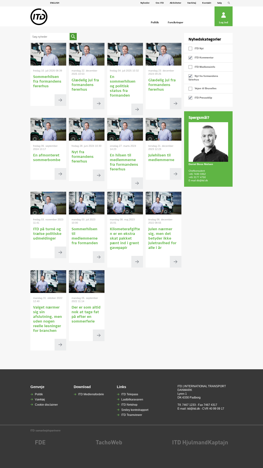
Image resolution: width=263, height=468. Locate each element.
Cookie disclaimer (46, 404)
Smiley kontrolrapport (134, 409)
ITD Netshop (129, 404)
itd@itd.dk (193, 408)
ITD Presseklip (203, 97)
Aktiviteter (175, 3)
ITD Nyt (199, 48)
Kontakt (206, 3)
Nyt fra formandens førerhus (203, 78)
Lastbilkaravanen (132, 399)
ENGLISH (54, 3)
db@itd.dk (202, 180)
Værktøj (191, 3)
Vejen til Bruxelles (205, 88)
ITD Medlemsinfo (204, 66)
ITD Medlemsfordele (91, 394)
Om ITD (160, 3)
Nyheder (145, 3)
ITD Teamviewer (131, 414)
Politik (39, 394)
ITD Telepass (129, 394)
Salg (219, 3)
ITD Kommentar (203, 57)
